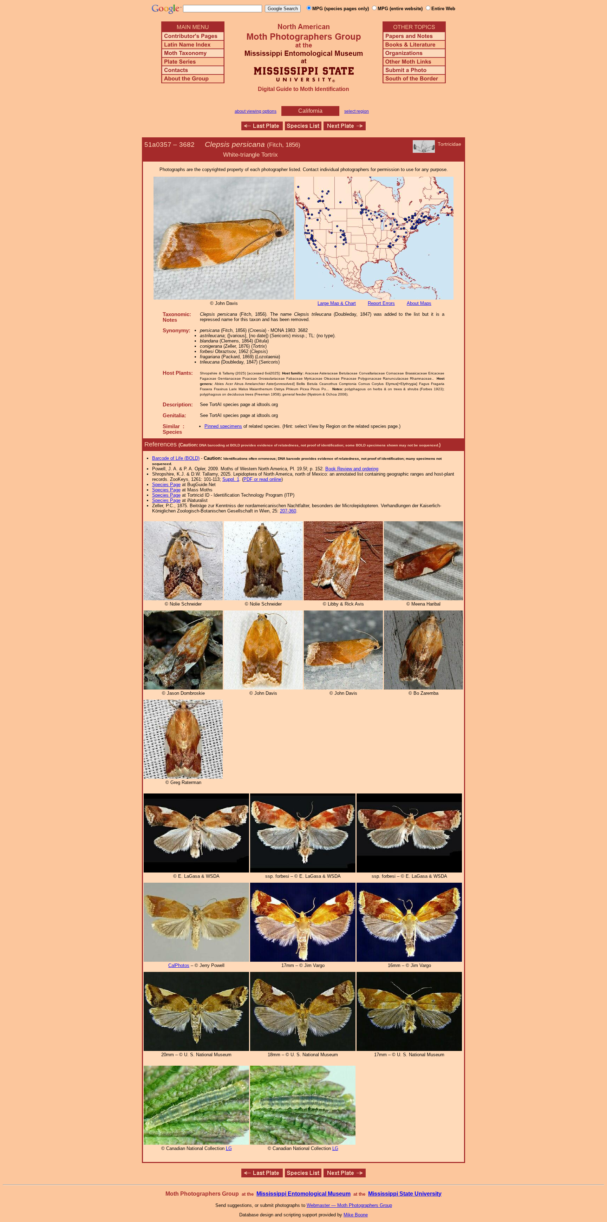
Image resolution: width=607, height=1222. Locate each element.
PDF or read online (262, 479)
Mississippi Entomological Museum (303, 1194)
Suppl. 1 (230, 479)
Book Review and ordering (351, 468)
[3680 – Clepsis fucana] (262, 128)
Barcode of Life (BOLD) (176, 458)
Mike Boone (356, 1214)
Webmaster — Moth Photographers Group (349, 1205)
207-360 (288, 511)
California (310, 111)
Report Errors (381, 303)
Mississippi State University (405, 1194)
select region (356, 111)
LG (229, 1148)
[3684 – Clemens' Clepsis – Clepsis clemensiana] (345, 128)
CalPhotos (178, 965)
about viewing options (255, 111)
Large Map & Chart (337, 303)
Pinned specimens (223, 426)
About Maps (419, 303)
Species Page (166, 484)
